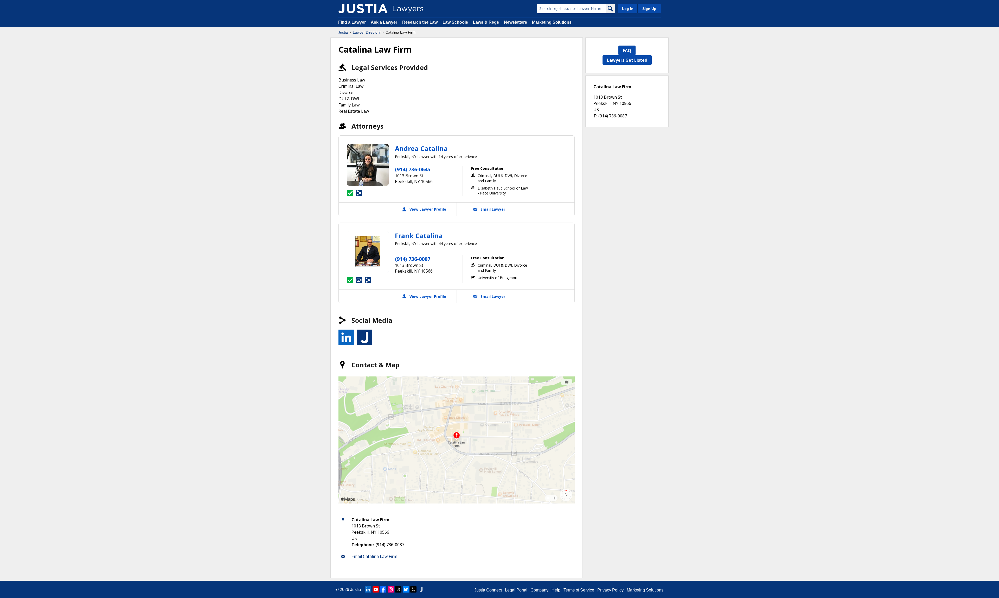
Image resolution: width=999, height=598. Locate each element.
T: (595, 116)
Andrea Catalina (421, 148)
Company (539, 590)
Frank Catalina (419, 235)
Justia (343, 32)
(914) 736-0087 (412, 258)
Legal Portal (516, 590)
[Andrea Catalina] (368, 165)
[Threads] (398, 589)
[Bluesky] (406, 589)
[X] (413, 589)
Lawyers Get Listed (627, 60)
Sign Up (649, 9)
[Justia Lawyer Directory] (363, 8)
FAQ (627, 50)
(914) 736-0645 (412, 169)
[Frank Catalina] (368, 252)
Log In (627, 9)
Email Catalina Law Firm (374, 556)
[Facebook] (383, 589)
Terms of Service (578, 590)
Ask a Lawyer (384, 22)
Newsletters (515, 22)
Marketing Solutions (552, 22)
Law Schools (455, 22)
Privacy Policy (610, 590)
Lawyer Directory (367, 32)
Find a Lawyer (352, 22)
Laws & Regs (486, 22)
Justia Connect (488, 590)
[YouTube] (376, 589)
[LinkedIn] (368, 589)
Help (556, 590)
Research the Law (420, 22)
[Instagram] (391, 589)
